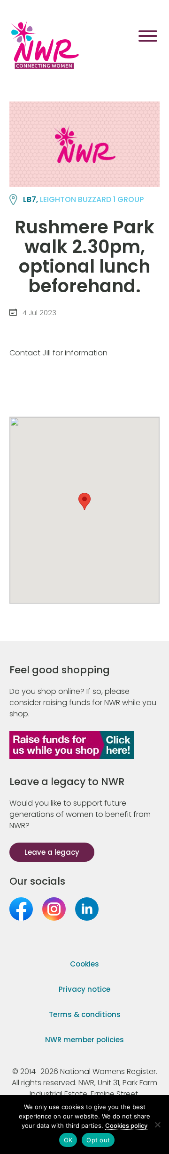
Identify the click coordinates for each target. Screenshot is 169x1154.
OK (68, 1140)
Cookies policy (126, 1125)
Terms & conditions (85, 1014)
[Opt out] (157, 1124)
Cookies (84, 964)
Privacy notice (84, 989)
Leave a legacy (51, 852)
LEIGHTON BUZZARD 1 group (92, 199)
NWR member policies (84, 1040)
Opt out (98, 1140)
